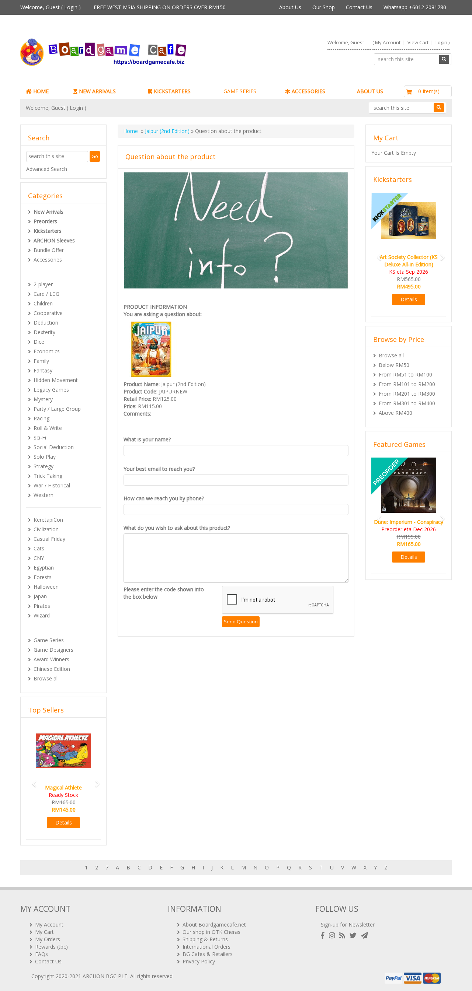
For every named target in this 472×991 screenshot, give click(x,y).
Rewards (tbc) (51, 946)
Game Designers (53, 649)
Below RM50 (394, 364)
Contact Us (359, 7)
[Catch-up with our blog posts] (343, 935)
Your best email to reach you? (159, 468)
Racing (41, 418)
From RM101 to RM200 (407, 384)
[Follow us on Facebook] (324, 935)
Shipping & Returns (205, 939)
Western (43, 494)
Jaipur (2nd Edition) (167, 130)
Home (130, 130)
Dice (39, 341)
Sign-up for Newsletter (348, 924)
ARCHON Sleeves (54, 240)
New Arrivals (48, 211)
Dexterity (44, 332)
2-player (43, 284)
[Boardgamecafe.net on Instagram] (333, 935)
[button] (31, 780)
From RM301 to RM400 (407, 403)
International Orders (206, 946)
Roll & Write (48, 427)
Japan (40, 596)
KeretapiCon (48, 519)
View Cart (417, 42)
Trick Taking (48, 475)
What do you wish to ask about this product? (177, 527)
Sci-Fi (40, 437)
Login (70, 7)
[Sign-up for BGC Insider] (364, 935)
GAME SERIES (239, 91)
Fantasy (43, 370)
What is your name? (147, 439)
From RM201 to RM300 (407, 393)
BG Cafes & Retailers (208, 953)
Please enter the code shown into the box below (164, 593)
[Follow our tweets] (355, 935)
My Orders (47, 939)
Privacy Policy (199, 961)
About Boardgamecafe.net (214, 924)
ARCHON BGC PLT (105, 976)
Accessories (48, 259)
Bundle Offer (49, 249)
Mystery (43, 399)
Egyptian (44, 567)
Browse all (46, 678)
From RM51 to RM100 (405, 374)
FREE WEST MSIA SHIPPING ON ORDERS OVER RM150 (160, 7)
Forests (43, 577)
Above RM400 (395, 412)
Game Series (49, 640)
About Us (290, 7)
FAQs (41, 953)
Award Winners (51, 659)
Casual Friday (49, 538)
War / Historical (52, 485)
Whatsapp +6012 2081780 (415, 7)
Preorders (45, 221)
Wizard (42, 615)
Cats (39, 548)
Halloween (46, 586)
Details (63, 822)
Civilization (46, 529)
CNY (39, 557)
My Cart (44, 931)
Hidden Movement (56, 380)
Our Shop (323, 7)
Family (41, 360)
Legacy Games (51, 389)
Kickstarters (48, 230)
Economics (47, 351)
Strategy (43, 466)
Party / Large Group (57, 408)
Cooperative (48, 312)
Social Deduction (54, 447)
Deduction (46, 322)
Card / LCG (46, 293)
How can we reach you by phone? (164, 498)
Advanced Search (46, 168)
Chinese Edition (52, 668)
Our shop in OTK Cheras (211, 931)
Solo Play (45, 456)
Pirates (42, 605)
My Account (387, 42)
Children (43, 303)
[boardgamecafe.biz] (125, 52)
